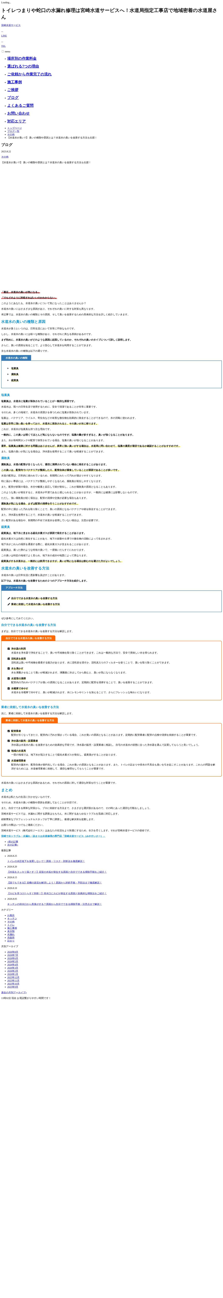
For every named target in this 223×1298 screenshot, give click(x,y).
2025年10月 (13, 983)
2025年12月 (13, 977)
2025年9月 (12, 987)
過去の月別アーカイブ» (14, 992)
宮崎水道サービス (11, 25)
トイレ (11, 925)
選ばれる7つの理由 (23, 66)
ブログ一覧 (13, 131)
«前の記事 (12, 841)
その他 (11, 134)
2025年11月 (13, 980)
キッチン (12, 918)
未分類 (11, 931)
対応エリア (16, 121)
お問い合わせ (18, 113)
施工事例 (14, 82)
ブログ (13, 98)
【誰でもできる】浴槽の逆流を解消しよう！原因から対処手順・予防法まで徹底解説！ (54, 882)
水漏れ (11, 934)
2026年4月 (12, 964)
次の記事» (12, 845)
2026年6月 (12, 958)
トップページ (14, 128)
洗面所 (11, 937)
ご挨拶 (12, 90)
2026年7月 (12, 955)
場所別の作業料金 (22, 58)
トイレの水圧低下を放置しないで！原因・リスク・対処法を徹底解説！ (46, 861)
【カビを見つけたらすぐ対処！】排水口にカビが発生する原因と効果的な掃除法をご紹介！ (57, 893)
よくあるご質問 (20, 105)
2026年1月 (12, 974)
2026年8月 (12, 952)
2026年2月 (12, 971)
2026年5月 (12, 961)
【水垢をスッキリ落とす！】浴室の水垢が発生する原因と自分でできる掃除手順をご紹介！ (57, 872)
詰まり (11, 940)
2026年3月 (12, 968)
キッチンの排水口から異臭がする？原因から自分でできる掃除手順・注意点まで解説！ (54, 904)
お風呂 (11, 915)
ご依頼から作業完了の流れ (29, 74)
